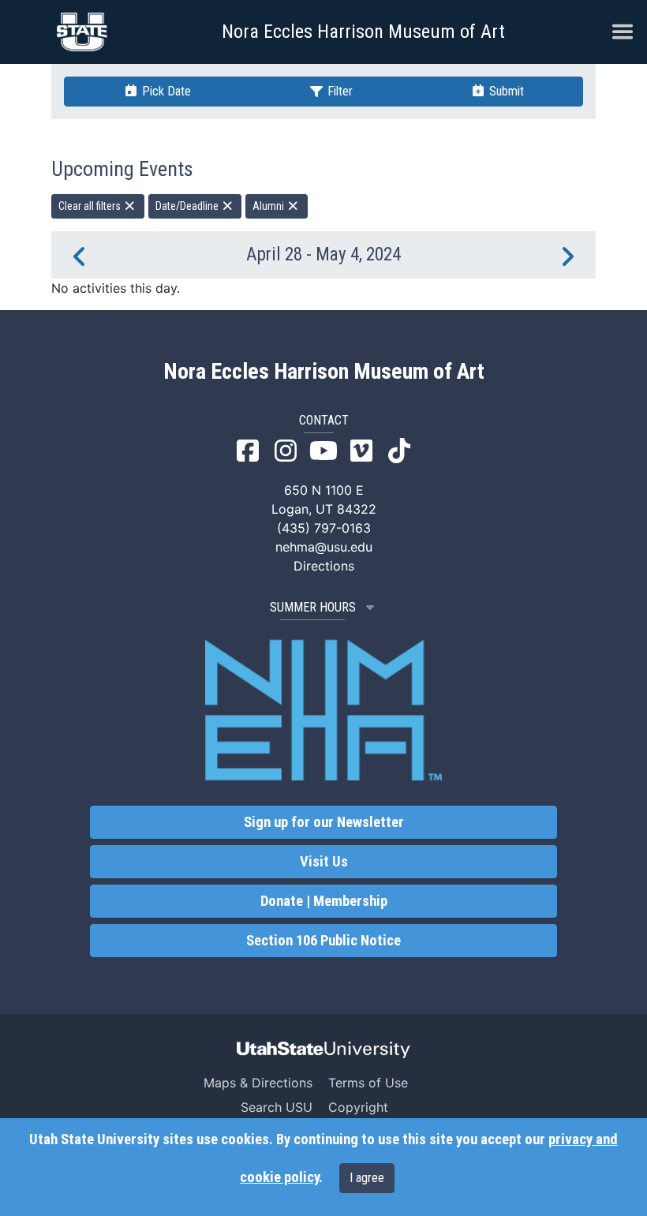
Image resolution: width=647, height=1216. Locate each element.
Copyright (358, 1107)
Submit (505, 91)
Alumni (269, 206)
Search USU (276, 1107)
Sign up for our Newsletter (324, 822)
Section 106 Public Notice (323, 940)
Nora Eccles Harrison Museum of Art (363, 32)
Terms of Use (368, 1083)
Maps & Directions (258, 1083)
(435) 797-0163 (324, 528)
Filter (338, 91)
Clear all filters (90, 206)
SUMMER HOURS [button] (313, 607)
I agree (367, 1177)
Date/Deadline (188, 206)
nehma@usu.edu (323, 547)
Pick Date (165, 91)
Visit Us (324, 861)
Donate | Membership (323, 901)
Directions (324, 566)
